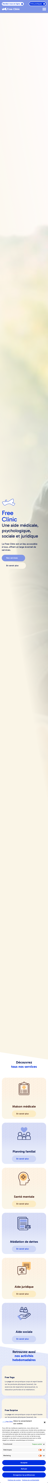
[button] (45, 1422)
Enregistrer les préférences (24, 1475)
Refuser (24, 1469)
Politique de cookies (14, 1480)
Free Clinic (13, 9)
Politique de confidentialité (30, 1480)
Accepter (24, 1463)
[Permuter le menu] (44, 9)
